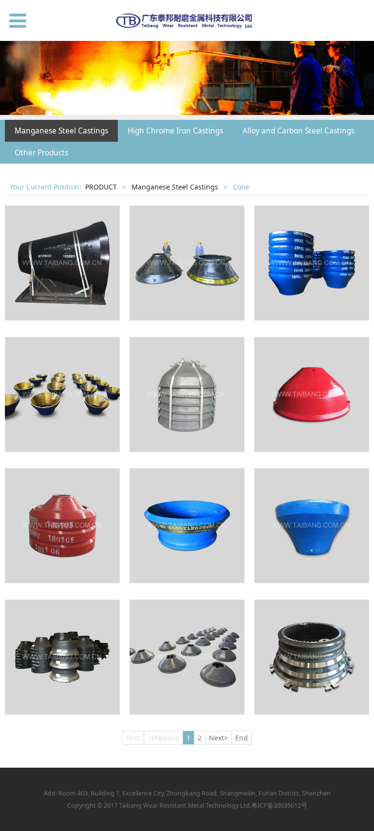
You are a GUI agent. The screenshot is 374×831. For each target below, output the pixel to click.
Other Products (41, 153)
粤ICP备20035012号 (279, 805)
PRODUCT (101, 186)
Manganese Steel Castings (61, 131)
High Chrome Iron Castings (175, 131)
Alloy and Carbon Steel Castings (299, 131)
